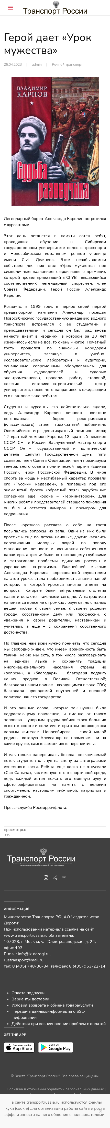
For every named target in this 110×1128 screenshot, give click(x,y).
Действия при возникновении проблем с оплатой (59, 1024)
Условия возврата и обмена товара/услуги (52, 1005)
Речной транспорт (67, 64)
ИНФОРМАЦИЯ (16, 909)
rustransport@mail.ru (23, 960)
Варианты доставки (30, 999)
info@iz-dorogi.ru (34, 954)
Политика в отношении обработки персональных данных (55, 1089)
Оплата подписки (28, 993)
